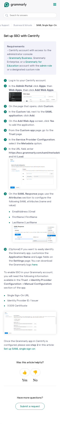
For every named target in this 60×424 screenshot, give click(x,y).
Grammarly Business (20, 58)
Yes (25, 372)
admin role (46, 65)
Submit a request (30, 406)
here (34, 264)
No (35, 372)
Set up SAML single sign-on (19, 348)
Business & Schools (23, 25)
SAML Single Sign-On (46, 25)
